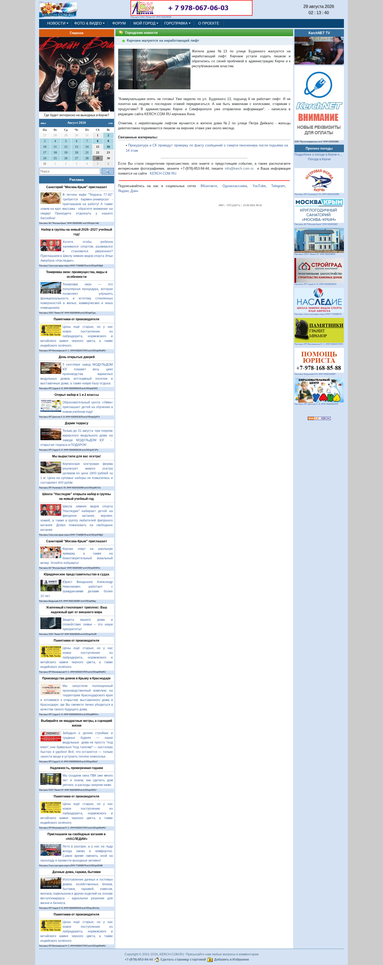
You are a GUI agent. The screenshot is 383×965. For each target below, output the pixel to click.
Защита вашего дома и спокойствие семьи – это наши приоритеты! (88, 624)
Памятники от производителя (76, 319)
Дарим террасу (76, 423)
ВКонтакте (209, 186)
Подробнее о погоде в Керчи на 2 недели (325, 154)
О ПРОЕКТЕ (208, 23)
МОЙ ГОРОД (144, 23)
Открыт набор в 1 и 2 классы (76, 395)
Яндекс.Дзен (128, 191)
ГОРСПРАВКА (176, 23)
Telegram (278, 186)
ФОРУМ (119, 23)
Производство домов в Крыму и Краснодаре (76, 678)
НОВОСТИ (56, 23)
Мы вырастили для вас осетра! (76, 456)
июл (43, 123)
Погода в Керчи (319, 159)
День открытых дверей (77, 357)
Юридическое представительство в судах (76, 574)
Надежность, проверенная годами (76, 768)
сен (110, 123)
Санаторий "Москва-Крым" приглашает (76, 187)
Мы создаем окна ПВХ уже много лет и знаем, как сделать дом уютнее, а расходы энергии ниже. (88, 780)
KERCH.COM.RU (163, 173)
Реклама (76, 180)
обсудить (233, 205)
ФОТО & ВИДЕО (88, 23)
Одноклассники (235, 186)
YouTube (259, 186)
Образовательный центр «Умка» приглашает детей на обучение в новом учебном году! (88, 407)
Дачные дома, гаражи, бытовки (76, 872)
